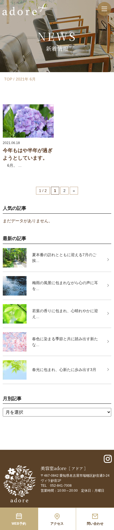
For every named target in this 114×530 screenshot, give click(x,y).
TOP (8, 79)
